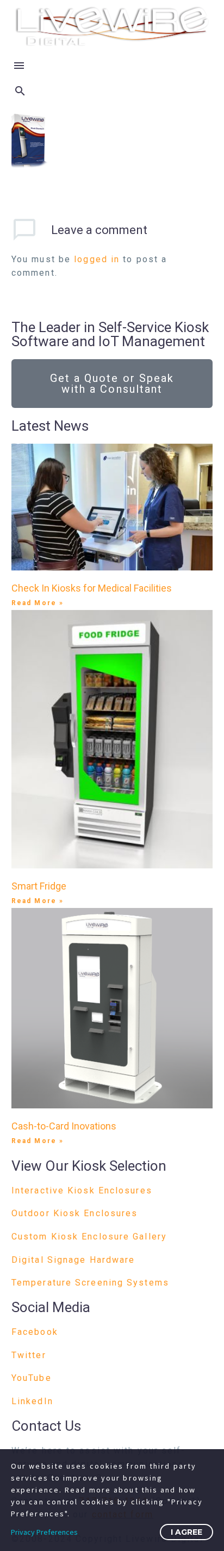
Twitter (28, 1355)
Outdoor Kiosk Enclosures (74, 1213)
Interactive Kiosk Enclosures (81, 1190)
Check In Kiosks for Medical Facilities (91, 588)
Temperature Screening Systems (90, 1282)
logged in (97, 259)
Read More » (37, 603)
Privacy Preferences (44, 1532)
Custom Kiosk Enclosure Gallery (89, 1236)
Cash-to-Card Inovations (63, 1126)
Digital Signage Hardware (73, 1260)
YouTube (31, 1378)
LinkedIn (32, 1401)
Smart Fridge (38, 886)
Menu (19, 65)
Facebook (34, 1332)
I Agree (186, 1532)
